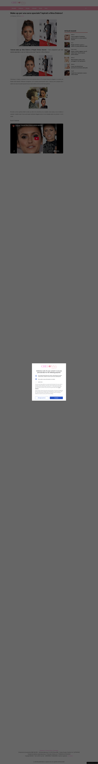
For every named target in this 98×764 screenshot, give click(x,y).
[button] (49, 382)
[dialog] (49, 382)
